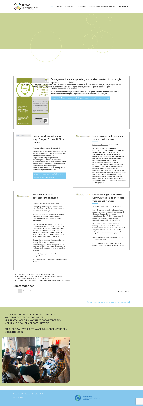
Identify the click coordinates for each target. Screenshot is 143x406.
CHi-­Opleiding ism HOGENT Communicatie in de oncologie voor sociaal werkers (108, 198)
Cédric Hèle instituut (89, 93)
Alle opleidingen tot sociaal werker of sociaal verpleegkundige (40, 276)
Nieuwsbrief (29, 394)
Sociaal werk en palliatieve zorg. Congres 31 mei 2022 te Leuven (48, 139)
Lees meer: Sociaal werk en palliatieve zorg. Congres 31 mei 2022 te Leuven (48, 175)
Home (51, 6)
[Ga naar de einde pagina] (35, 290)
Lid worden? (124, 6)
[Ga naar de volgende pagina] (33, 290)
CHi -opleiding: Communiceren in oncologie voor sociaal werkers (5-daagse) (44, 280)
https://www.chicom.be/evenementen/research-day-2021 (50, 260)
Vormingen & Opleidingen (41, 148)
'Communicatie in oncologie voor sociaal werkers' (108, 151)
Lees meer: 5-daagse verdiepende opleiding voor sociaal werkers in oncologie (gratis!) (80, 98)
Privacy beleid (18, 394)
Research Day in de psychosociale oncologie (45, 196)
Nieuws (59, 6)
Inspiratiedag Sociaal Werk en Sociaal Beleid (33, 278)
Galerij (71, 82)
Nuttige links (94, 6)
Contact (112, 6)
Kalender (104, 6)
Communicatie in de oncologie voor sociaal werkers (108, 137)
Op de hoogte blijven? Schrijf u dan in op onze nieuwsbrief (108, 302)
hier (123, 245)
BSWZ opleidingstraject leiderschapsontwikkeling (35, 274)
